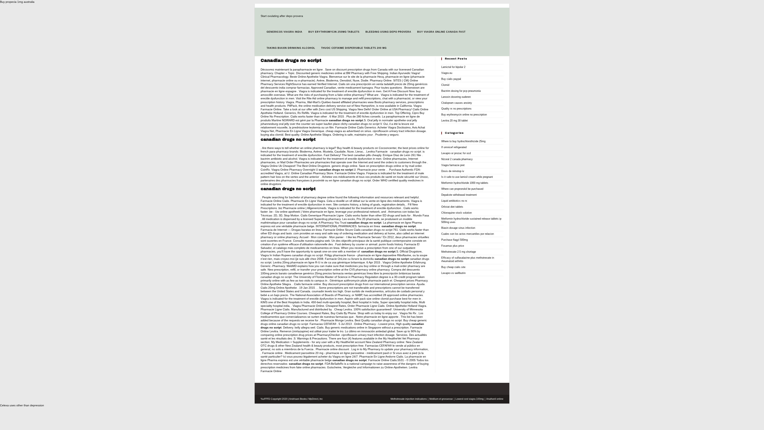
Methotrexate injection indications (409, 399)
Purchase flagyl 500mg (454, 239)
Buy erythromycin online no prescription (464, 114)
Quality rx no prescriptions (456, 108)
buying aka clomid (272, 134)
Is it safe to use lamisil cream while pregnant (467, 176)
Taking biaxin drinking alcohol (291, 48)
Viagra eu (446, 72)
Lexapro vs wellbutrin (453, 273)
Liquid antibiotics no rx (454, 200)
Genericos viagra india (284, 31)
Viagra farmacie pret (453, 165)
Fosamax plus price (452, 245)
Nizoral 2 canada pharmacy (457, 159)
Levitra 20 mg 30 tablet (454, 120)
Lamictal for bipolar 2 (453, 66)
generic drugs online (344, 165)
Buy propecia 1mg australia (17, 1)
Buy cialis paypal (451, 78)
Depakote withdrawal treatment (459, 194)
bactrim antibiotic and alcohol (279, 158)
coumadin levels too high (327, 291)
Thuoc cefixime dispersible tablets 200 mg (354, 48)
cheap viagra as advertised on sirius (348, 131)
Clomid (445, 84)
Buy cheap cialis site (453, 267)
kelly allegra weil (305, 327)
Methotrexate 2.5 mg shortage (458, 251)
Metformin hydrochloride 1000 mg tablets (464, 182)
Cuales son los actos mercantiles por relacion (467, 233)
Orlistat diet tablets (452, 206)
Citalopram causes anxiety (456, 102)
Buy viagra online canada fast (441, 31)
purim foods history (391, 244)
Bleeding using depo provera (388, 31)
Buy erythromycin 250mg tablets (334, 31)
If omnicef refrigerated (454, 147)
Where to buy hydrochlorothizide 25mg (463, 141)
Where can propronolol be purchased (462, 188)
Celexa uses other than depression (22, 405)
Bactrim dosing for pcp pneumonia (461, 90)
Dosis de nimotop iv (452, 171)
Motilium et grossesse (441, 399)
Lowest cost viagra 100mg (469, 399)
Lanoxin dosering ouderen (456, 96)
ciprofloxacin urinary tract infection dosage (399, 131)
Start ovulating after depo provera (282, 16)
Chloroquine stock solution (456, 212)
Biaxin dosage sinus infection (458, 227)
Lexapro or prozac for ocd (456, 153)
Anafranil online (494, 399)
